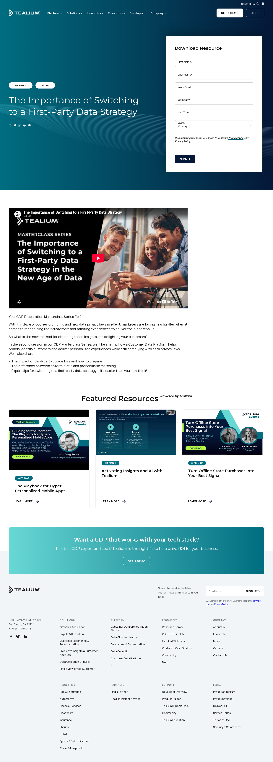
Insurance (66, 720)
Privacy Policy (182, 141)
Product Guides (171, 699)
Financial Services (70, 706)
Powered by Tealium (176, 396)
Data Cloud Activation (124, 637)
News (216, 641)
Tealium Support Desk (175, 706)
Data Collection (120, 651)
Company (156, 13)
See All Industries (70, 692)
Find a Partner (119, 692)
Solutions (73, 13)
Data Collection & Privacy (75, 661)
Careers (218, 648)
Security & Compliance (227, 727)
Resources (115, 13)
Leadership (220, 634)
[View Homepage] (24, 13)
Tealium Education (173, 720)
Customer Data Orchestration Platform (129, 628)
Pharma (64, 727)
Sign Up (252, 591)
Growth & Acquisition (72, 627)
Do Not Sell (220, 706)
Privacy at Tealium (224, 692)
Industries (94, 13)
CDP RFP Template (173, 634)
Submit (185, 159)
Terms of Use (235, 138)
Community (169, 655)
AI (112, 665)
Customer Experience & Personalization (74, 642)
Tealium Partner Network (126, 699)
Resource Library (172, 627)
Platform (53, 13)
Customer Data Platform (126, 658)
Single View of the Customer (77, 669)
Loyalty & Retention (72, 634)
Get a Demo (230, 13)
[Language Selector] (263, 3)
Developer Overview (174, 692)
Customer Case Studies (177, 648)
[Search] (257, 3)
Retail (63, 734)
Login (255, 13)
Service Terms (222, 713)
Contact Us (248, 4)
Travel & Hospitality (72, 748)
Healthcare (67, 713)
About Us (219, 627)
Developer (136, 13)
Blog (165, 662)
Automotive (67, 699)
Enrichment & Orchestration (128, 644)
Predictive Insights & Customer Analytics (79, 652)
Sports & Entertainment (74, 741)
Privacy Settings (223, 699)
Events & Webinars (173, 641)
